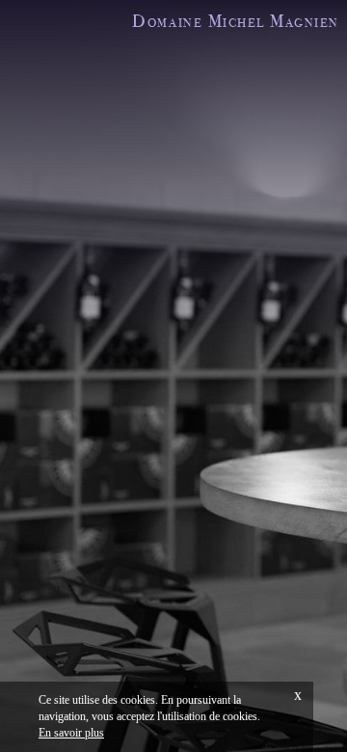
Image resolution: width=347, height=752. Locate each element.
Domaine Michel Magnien (235, 21)
